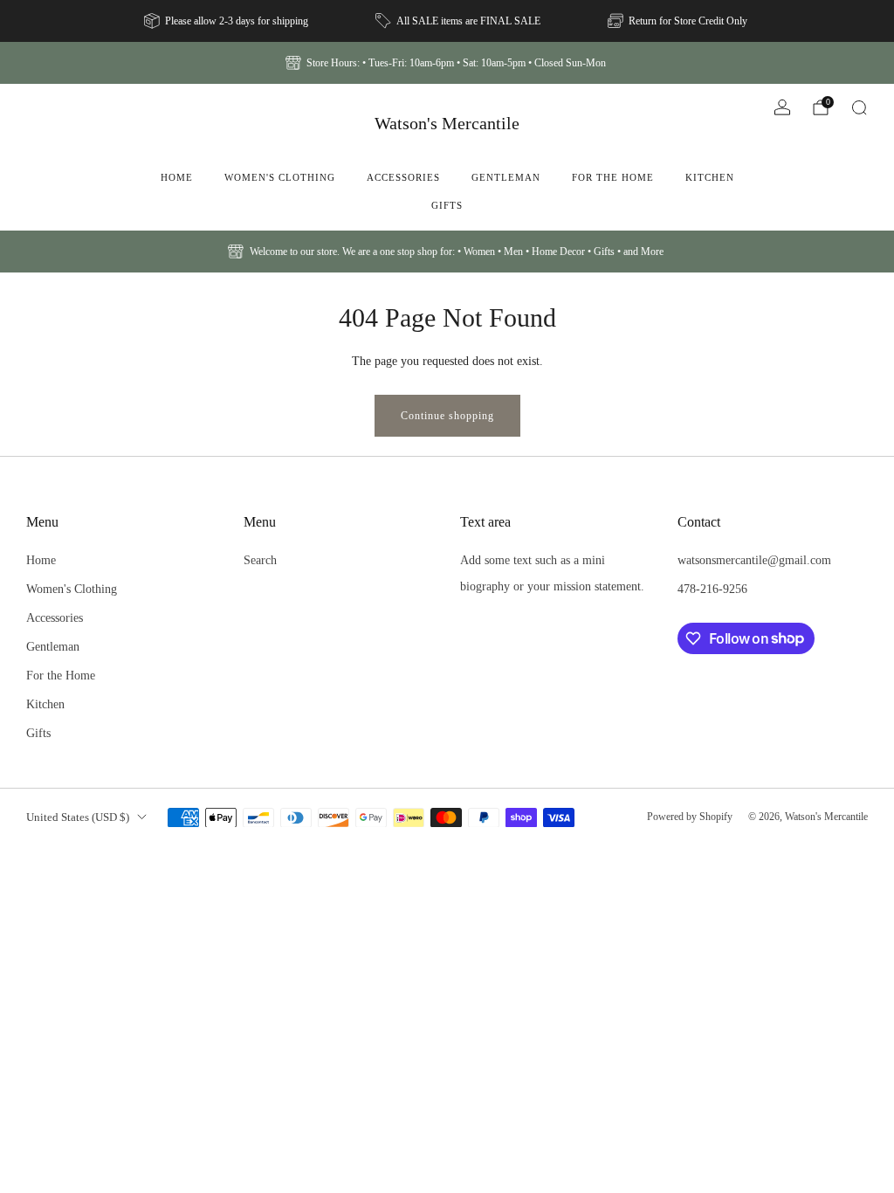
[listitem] (227, 21)
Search (260, 560)
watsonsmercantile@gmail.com (754, 560)
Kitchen (709, 177)
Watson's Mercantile (447, 123)
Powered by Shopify (689, 816)
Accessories (403, 177)
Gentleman (505, 177)
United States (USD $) (77, 817)
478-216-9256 (712, 589)
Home (177, 177)
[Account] (782, 107)
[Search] (859, 107)
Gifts (447, 205)
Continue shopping (447, 416)
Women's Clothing (279, 177)
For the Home (613, 177)
